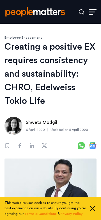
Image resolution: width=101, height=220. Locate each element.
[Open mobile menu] (93, 12)
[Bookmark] (7, 145)
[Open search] (81, 12)
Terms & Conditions (40, 213)
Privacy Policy (72, 213)
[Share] (19, 145)
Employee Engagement (23, 37)
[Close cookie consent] (93, 208)
